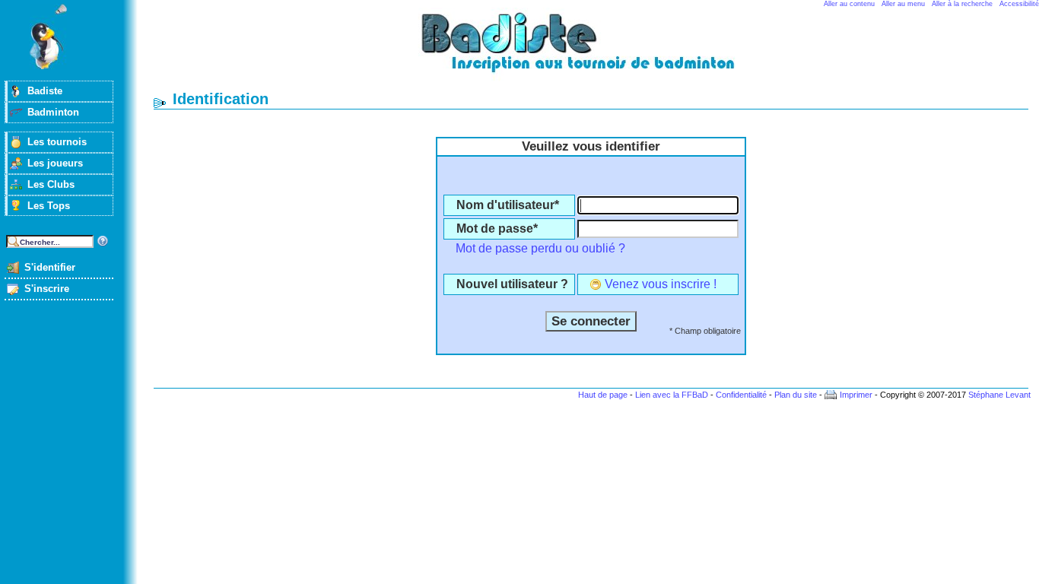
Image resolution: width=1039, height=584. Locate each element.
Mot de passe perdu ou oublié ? (540, 248)
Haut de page (603, 394)
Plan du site (795, 394)
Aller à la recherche (962, 4)
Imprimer (856, 394)
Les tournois (57, 142)
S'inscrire (46, 288)
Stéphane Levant (999, 394)
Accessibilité (1019, 4)
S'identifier (49, 267)
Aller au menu (903, 4)
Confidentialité (741, 394)
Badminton (53, 112)
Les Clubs (51, 184)
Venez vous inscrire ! (660, 284)
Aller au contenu (849, 4)
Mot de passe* (497, 228)
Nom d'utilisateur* (507, 204)
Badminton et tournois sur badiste (596, 50)
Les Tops (48, 205)
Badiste (44, 91)
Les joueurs (55, 163)
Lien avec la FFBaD (671, 394)
